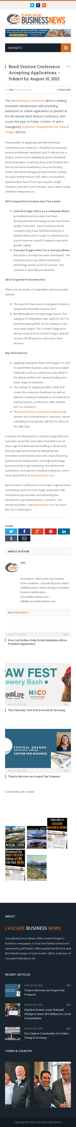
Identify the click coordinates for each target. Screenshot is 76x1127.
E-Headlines (64, 89)
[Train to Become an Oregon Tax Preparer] (38, 750)
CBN (11, 89)
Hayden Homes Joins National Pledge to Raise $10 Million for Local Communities (47, 1014)
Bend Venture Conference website (40, 412)
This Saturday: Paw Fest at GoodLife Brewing (36, 710)
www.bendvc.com (44, 505)
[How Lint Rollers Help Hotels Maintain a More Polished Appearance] (38, 631)
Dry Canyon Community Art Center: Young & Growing (46, 1035)
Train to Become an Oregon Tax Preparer (34, 776)
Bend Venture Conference (28, 101)
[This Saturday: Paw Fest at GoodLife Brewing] (38, 684)
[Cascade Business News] (38, 17)
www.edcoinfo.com (42, 475)
